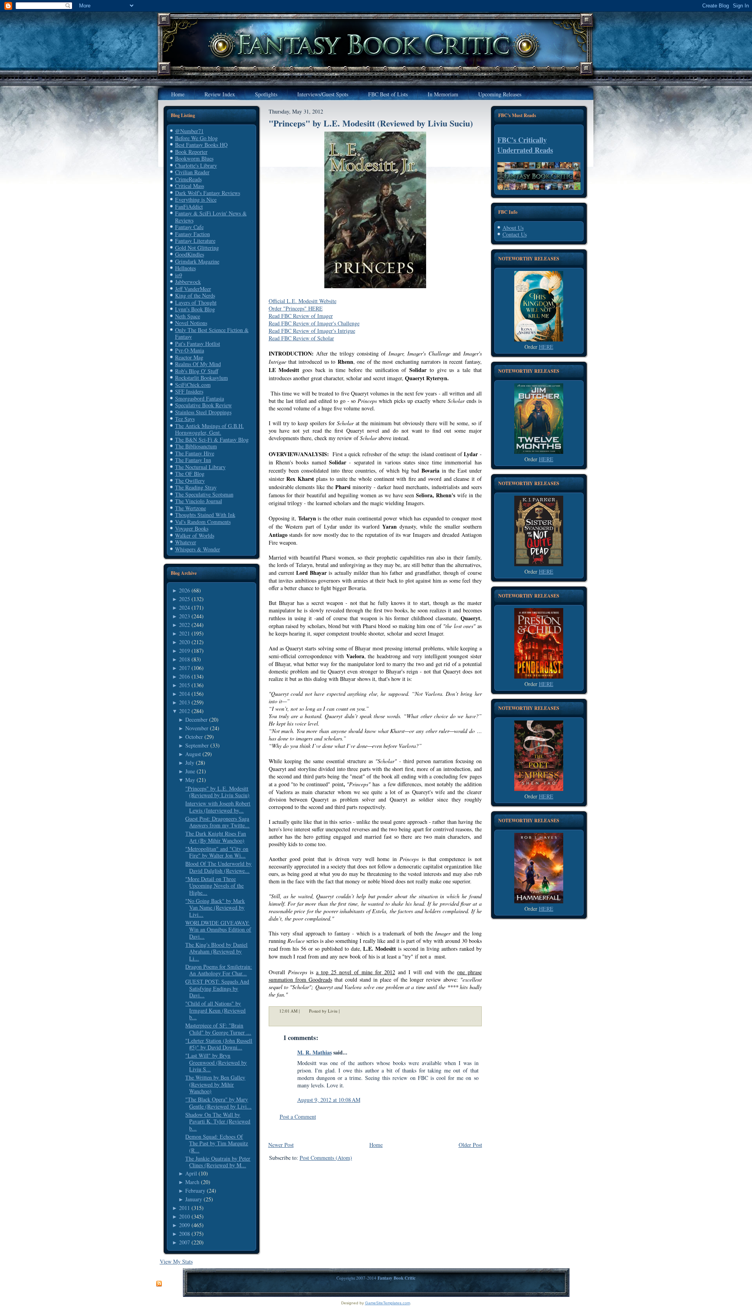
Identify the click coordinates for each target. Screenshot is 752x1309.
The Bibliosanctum (196, 446)
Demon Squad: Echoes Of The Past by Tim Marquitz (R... (216, 1143)
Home (376, 1144)
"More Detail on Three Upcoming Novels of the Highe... (214, 885)
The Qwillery (190, 480)
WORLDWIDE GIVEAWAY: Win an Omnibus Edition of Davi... (218, 929)
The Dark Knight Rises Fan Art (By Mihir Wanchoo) (215, 837)
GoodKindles (189, 254)
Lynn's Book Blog (195, 309)
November (196, 728)
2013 (184, 702)
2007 (184, 1242)
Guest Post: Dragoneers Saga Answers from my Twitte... (217, 822)
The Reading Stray (196, 487)
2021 (184, 633)
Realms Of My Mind (198, 364)
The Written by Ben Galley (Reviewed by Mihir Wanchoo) (215, 1084)
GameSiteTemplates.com (387, 1303)
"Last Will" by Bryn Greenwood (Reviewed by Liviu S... (216, 1062)
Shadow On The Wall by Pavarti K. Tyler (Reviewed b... (217, 1121)
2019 (184, 650)
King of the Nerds (195, 295)
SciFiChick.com (193, 384)
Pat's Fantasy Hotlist (197, 343)
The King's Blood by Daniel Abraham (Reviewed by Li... (216, 951)
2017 (184, 668)
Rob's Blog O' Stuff (196, 371)
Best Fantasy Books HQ (201, 144)
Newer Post (281, 1144)
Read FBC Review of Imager (301, 316)
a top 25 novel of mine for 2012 (355, 972)
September (197, 745)
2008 (184, 1233)
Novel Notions (191, 323)
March (192, 1182)
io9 (178, 275)
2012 (184, 711)
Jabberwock (188, 281)
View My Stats (176, 1261)
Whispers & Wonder (197, 549)
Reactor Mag (189, 357)
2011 (184, 1208)
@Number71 (189, 131)
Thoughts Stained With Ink (205, 514)
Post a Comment (298, 1116)
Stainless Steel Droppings (203, 412)
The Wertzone (190, 508)
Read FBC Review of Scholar (301, 338)
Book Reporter (191, 151)
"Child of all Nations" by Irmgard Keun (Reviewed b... (215, 1010)
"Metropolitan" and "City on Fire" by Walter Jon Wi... (216, 852)
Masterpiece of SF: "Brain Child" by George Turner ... (218, 1029)
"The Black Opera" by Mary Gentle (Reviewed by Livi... (218, 1103)
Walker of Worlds (194, 535)
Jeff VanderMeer (193, 288)
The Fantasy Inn (193, 460)
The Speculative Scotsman (204, 494)
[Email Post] (345, 1011)
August (193, 754)
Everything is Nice (196, 199)
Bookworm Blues (194, 158)
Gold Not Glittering (197, 247)
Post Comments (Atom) (326, 1157)
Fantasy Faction (192, 234)
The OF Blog (189, 473)
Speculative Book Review (203, 405)
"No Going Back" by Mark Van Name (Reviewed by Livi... (215, 907)
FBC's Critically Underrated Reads (525, 145)
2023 (184, 616)
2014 (184, 693)
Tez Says (185, 418)
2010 (184, 1216)
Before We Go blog (196, 138)
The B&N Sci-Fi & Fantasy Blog (212, 439)
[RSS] (159, 1284)
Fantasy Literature (195, 240)
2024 (184, 607)
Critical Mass (189, 186)
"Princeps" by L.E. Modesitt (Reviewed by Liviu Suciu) (217, 792)
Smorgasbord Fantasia (199, 398)
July (189, 762)
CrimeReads (188, 179)
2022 (184, 624)
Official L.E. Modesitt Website (302, 301)
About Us (513, 227)
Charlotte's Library (196, 165)
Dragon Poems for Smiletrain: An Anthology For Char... (218, 970)
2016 (184, 676)
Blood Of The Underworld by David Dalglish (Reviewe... (218, 867)
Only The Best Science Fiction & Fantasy (212, 333)
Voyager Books (191, 528)
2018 (184, 659)
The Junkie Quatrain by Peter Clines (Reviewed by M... (217, 1162)
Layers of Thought (196, 302)
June (190, 771)
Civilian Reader (192, 172)
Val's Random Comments (203, 521)
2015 (184, 685)
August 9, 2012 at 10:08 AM (328, 1099)
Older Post (470, 1144)
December (196, 719)
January (193, 1199)
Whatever (185, 542)
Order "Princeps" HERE (296, 308)
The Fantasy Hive (194, 453)
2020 (184, 642)
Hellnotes (185, 268)
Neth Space (187, 316)
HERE (546, 346)
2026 (184, 590)
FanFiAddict (189, 206)
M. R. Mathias (314, 1052)
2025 (184, 599)
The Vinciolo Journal (198, 501)
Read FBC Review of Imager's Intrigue (312, 330)
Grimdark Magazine (197, 261)
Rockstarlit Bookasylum (201, 377)
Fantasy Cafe (189, 227)
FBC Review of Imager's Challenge (320, 323)
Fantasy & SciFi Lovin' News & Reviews (211, 216)
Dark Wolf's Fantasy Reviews (207, 193)
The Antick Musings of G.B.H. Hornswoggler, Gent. (209, 429)
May (190, 780)
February (195, 1190)
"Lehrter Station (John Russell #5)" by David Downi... (218, 1044)
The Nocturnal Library (200, 467)
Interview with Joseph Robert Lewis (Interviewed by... (217, 807)
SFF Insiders (189, 391)
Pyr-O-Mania (189, 350)
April (191, 1173)
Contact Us (515, 234)
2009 (184, 1225)
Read (275, 323)
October (194, 736)
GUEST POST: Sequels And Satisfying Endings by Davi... (217, 988)
